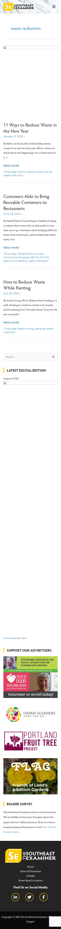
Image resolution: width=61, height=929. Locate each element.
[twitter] (32, 897)
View (24, 638)
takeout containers (15, 260)
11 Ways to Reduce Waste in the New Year (30, 127)
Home (30, 866)
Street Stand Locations (30, 880)
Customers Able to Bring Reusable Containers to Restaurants (26, 202)
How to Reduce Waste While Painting (24, 284)
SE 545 (44, 257)
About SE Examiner (30, 871)
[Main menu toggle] (54, 6)
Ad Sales (30, 876)
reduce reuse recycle (39, 171)
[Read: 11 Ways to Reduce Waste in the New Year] (30, 83)
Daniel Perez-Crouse (30, 253)
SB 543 (34, 257)
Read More (11, 166)
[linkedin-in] (18, 897)
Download (10, 638)
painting (40, 328)
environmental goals (16, 257)
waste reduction (13, 175)
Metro (21, 171)
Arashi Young (26, 328)
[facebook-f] (44, 897)
